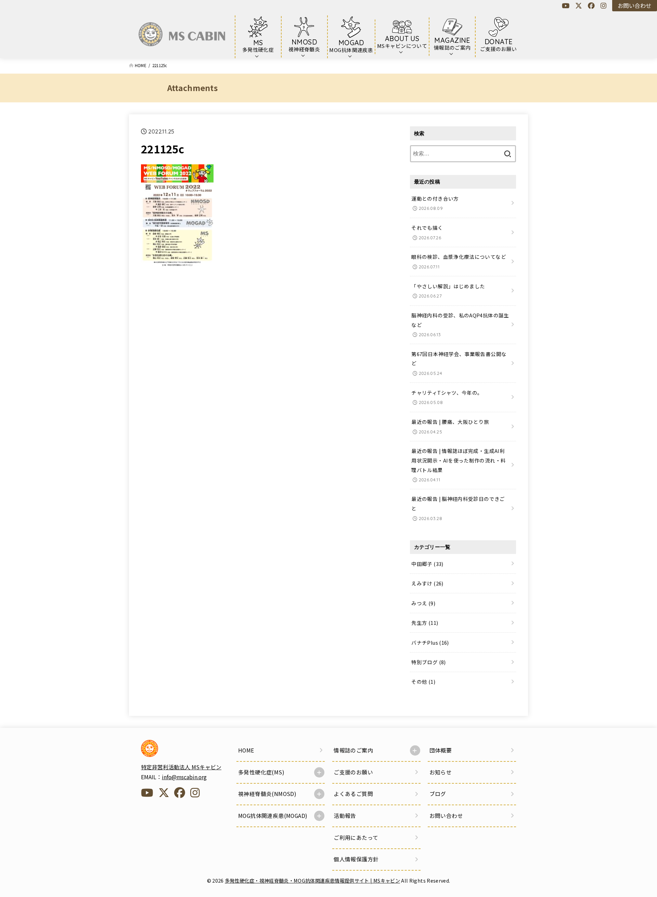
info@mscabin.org (184, 777)
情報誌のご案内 (353, 750)
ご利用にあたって (356, 838)
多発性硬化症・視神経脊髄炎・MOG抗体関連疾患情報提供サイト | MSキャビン (312, 880)
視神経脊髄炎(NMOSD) (267, 794)
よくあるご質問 (353, 794)
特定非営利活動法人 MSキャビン (181, 767)
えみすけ (427, 583)
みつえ (423, 603)
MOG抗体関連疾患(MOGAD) (272, 816)
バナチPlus (430, 642)
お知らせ (440, 772)
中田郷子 (427, 563)
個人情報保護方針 (356, 859)
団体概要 (440, 750)
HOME (246, 750)
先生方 (424, 622)
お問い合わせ (634, 5)
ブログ (437, 794)
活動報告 (345, 816)
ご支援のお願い (353, 772)
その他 (423, 681)
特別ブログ (428, 662)
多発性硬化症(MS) (261, 772)
